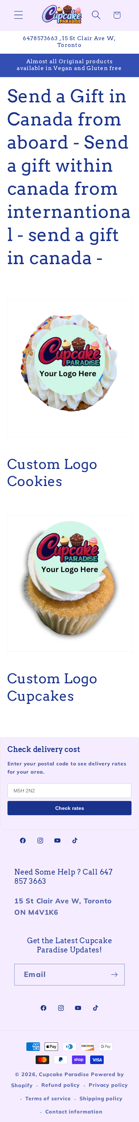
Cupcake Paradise (64, 1074)
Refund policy (60, 1085)
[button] (18, 15)
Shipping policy (101, 1098)
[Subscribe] (114, 974)
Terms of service (48, 1098)
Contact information (73, 1111)
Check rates (69, 808)
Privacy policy (108, 1085)
